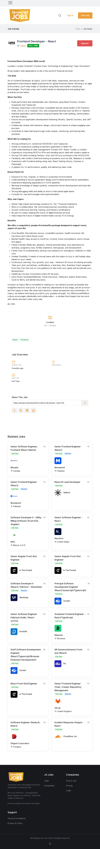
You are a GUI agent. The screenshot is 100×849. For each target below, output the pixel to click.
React (15, 340)
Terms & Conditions (16, 818)
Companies (49, 785)
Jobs (46, 781)
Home (78, 29)
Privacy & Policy (15, 823)
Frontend (24, 340)
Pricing (69, 785)
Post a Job (71, 781)
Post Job (85, 15)
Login (68, 790)
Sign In (70, 15)
